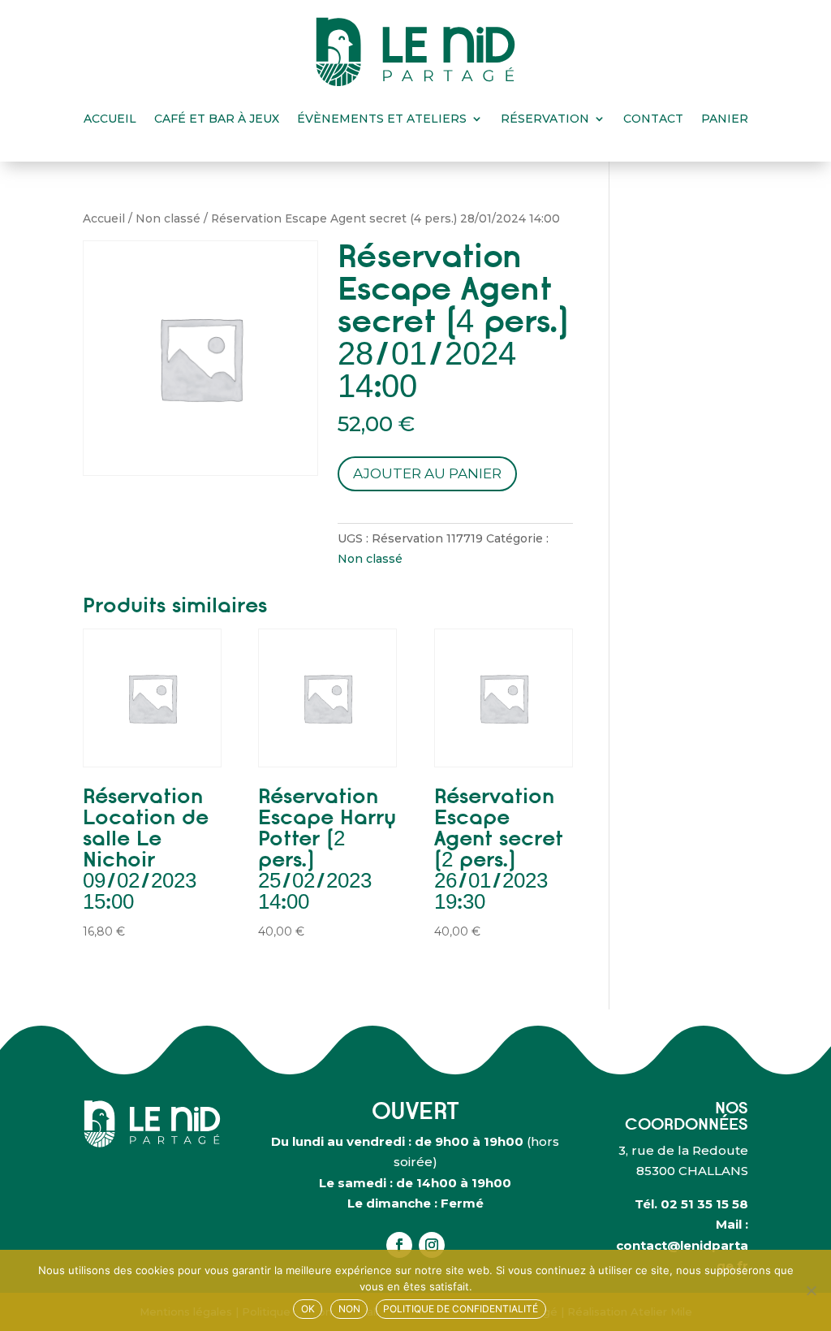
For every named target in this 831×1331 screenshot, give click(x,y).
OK (308, 1309)
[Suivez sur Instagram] (432, 1245)
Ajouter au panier (427, 473)
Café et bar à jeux (216, 118)
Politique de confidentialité (460, 1309)
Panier (724, 118)
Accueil (110, 118)
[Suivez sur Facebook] (399, 1245)
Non (349, 1309)
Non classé (168, 218)
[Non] (811, 1290)
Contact (653, 118)
